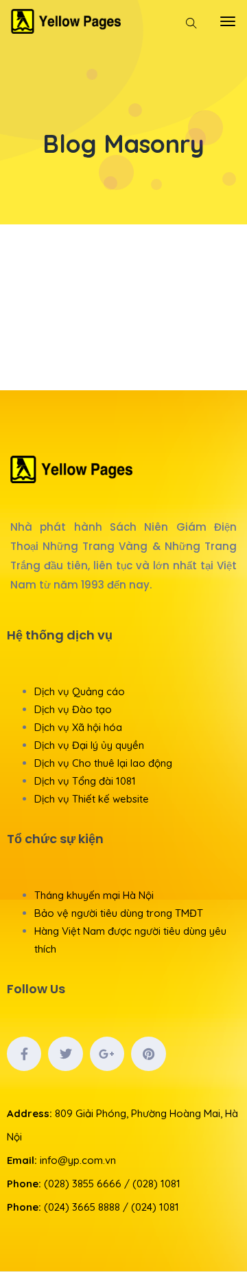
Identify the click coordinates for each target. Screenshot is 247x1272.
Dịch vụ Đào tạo (73, 709)
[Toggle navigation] (228, 21)
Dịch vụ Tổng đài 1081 (85, 780)
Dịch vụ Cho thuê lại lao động (103, 763)
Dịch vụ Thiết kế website (91, 798)
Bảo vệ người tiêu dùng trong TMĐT (118, 913)
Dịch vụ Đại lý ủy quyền (89, 745)
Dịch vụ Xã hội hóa (78, 727)
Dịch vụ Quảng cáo (79, 691)
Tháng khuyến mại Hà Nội (94, 895)
